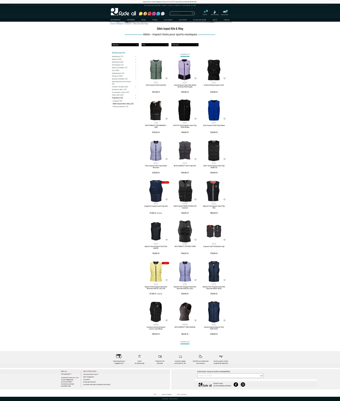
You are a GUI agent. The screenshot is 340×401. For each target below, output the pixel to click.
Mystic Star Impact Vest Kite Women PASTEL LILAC (185, 288)
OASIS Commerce (173, 399)
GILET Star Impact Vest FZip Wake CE (214, 167)
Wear (143, 20)
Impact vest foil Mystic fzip (213, 247)
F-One (156, 123)
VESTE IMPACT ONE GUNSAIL (185, 327)
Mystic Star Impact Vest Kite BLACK (156, 247)
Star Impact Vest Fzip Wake (214, 126)
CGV (155, 394)
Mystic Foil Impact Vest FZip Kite (214, 207)
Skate (215, 20)
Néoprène (131, 20)
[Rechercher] (192, 13)
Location (183, 20)
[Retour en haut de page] (336, 395)
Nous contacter (181, 394)
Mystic (156, 82)
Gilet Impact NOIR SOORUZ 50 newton (184, 207)
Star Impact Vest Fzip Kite (156, 85)
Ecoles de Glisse (199, 20)
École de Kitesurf (89, 382)
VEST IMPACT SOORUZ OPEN (185, 247)
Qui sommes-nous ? (90, 374)
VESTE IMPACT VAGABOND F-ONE (156, 126)
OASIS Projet (165, 399)
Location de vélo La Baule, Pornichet (96, 384)
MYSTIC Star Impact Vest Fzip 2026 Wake (184, 126)
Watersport (115, 20)
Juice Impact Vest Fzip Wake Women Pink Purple (185, 86)
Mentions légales (167, 394)
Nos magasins (88, 377)
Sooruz (185, 203)
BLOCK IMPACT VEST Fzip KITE (185, 166)
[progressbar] (185, 56)
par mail (75, 378)
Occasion (168, 20)
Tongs (154, 20)
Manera (155, 324)
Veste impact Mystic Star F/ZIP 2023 (214, 328)
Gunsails (185, 324)
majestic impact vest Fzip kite (156, 206)
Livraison (86, 379)
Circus (227, 20)
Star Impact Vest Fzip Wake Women (156, 167)
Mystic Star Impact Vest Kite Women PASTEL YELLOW (156, 288)
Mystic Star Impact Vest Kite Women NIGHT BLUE (214, 288)
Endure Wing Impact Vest (214, 85)
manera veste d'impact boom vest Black (156, 328)
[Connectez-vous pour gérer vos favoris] (166, 78)
